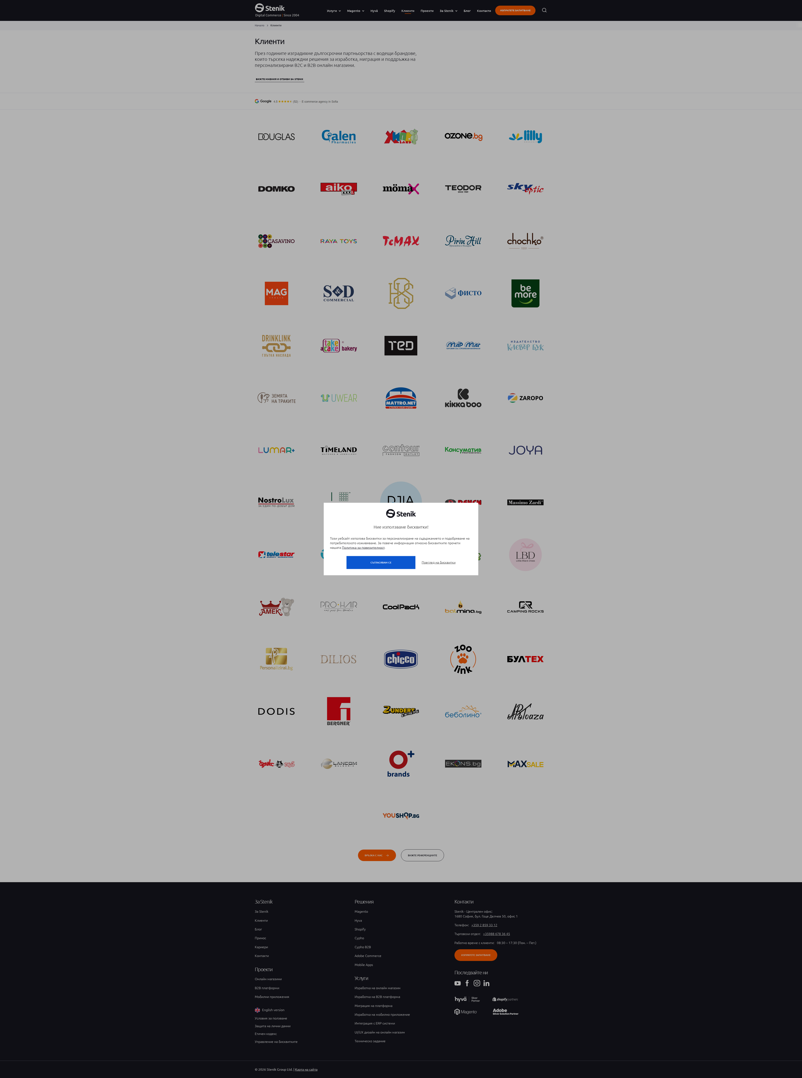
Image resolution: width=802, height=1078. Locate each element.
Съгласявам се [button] (381, 562)
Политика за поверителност (363, 547)
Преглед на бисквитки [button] (439, 562)
